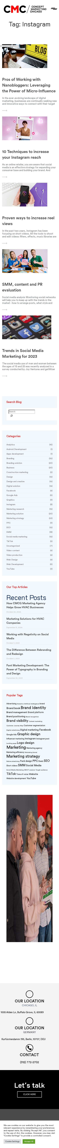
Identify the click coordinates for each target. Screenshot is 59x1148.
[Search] (11, 416)
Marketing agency (34, 748)
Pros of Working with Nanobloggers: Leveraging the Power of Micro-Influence (29, 85)
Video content (29, 551)
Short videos (11, 766)
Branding (29, 459)
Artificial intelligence (31, 704)
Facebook (29, 491)
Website (33, 774)
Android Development (29, 449)
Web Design (29, 560)
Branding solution (29, 463)
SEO (29, 528)
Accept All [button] (28, 1141)
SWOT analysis (29, 770)
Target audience (41, 770)
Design (29, 477)
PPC (29, 523)
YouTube (29, 569)
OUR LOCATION (29, 1028)
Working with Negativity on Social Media (27, 636)
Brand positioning (15, 716)
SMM (29, 532)
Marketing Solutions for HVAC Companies (25, 621)
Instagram (29, 505)
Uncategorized (29, 546)
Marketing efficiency (15, 752)
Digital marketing (29, 730)
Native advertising (12, 761)
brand (42, 704)
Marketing (16, 747)
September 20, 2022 (9, 46)
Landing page (11, 743)
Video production (29, 555)
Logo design (25, 742)
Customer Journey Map (14, 725)
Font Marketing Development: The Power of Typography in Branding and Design (27, 669)
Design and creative (29, 482)
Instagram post (42, 739)
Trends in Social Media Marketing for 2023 (23, 353)
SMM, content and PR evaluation (22, 287)
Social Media (33, 765)
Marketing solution (29, 514)
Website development (16, 778)
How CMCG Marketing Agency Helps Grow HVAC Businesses (25, 605)
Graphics (29, 500)
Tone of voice (22, 774)
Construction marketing (29, 472)
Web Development (29, 564)
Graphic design (28, 734)
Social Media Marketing (15, 770)
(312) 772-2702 (29, 1062)
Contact (29, 1055)
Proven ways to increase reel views (28, 221)
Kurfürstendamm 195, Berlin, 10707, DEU (23, 1039)
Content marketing (35, 721)
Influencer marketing (15, 739)
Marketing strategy (29, 518)
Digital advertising (13, 730)
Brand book (13, 708)
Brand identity (33, 708)
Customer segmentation (34, 725)
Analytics (29, 445)
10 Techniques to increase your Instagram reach (25, 154)
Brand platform (36, 712)
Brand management (16, 712)
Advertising (11, 704)
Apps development (29, 454)
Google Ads (29, 495)
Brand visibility (17, 720)
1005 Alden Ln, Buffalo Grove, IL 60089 (22, 1012)
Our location (29, 1001)
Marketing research (29, 509)
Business (29, 468)
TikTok (29, 541)
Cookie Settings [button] (12, 1141)
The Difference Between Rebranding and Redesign (28, 652)
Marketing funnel (31, 752)
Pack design (26, 761)
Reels (41, 761)
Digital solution (29, 486)
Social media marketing (29, 537)
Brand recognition (32, 717)
